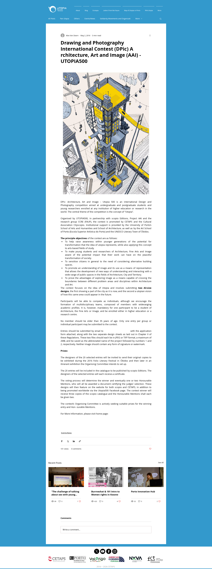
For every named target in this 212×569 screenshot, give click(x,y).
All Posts (51, 18)
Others (77, 18)
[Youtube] (102, 551)
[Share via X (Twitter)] (68, 441)
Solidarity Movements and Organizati (115, 18)
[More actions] (149, 35)
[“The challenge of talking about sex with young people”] (66, 477)
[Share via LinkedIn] (74, 441)
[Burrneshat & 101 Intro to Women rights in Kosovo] (106, 477)
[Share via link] (80, 441)
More (137, 18)
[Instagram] (114, 551)
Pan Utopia (64, 18)
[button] (160, 19)
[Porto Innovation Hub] (146, 477)
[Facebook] (108, 551)
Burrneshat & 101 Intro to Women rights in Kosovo (105, 493)
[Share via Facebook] (62, 441)
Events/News (90, 18)
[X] (96, 551)
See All (161, 462)
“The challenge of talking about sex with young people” (65, 493)
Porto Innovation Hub (143, 491)
